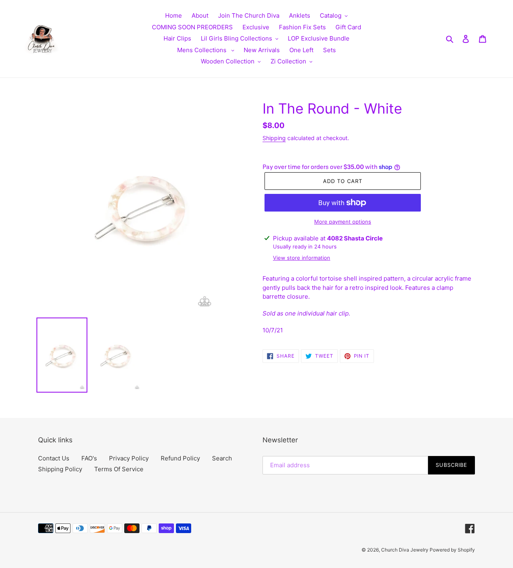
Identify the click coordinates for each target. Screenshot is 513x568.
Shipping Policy (60, 469)
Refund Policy (180, 458)
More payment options (342, 221)
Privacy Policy (129, 458)
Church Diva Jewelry (405, 550)
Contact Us (53, 458)
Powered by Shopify (452, 550)
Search (222, 458)
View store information (301, 257)
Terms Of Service (118, 469)
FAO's (89, 458)
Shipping (274, 137)
